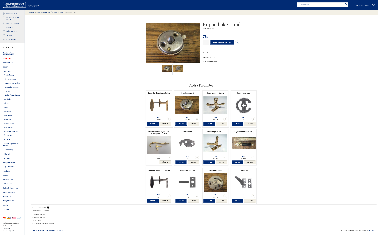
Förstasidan (31, 12)
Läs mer (165, 123)
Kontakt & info (12, 24)
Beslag (38, 12)
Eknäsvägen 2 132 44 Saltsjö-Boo (9, 229)
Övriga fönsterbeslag (57, 12)
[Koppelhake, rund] (178, 70)
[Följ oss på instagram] (48, 207)
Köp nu (152, 123)
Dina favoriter (12, 39)
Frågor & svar (11, 31)
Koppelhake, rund (70, 12)
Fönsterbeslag (45, 12)
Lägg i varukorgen (220, 42)
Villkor (9, 35)
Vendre (371, 230)
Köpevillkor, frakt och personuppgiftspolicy (48, 230)
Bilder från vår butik (12, 19)
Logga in (9, 27)
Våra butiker (11, 14)
